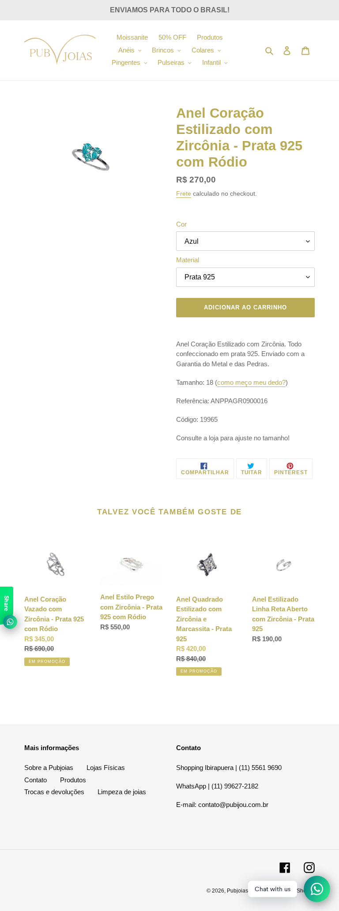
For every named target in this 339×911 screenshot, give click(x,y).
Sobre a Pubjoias (48, 767)
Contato (35, 780)
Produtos (73, 780)
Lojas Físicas (106, 767)
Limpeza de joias (122, 792)
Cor (181, 224)
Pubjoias (237, 891)
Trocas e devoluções (54, 792)
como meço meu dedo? (251, 382)
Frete (183, 193)
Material (187, 260)
